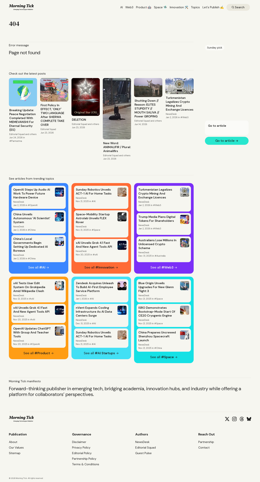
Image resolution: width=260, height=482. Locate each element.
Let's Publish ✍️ (213, 7)
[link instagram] (234, 419)
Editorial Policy (82, 453)
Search (239, 7)
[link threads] (242, 419)
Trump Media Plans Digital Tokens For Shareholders (156, 219)
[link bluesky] (249, 419)
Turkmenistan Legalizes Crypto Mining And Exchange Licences (179, 103)
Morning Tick (21, 478)
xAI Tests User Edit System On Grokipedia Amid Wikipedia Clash (29, 287)
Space (97, 229)
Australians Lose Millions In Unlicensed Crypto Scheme (157, 244)
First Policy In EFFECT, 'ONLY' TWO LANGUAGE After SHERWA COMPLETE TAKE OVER (52, 115)
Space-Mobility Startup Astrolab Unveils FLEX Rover (93, 218)
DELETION (79, 120)
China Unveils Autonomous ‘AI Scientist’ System (31, 218)
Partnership (206, 442)
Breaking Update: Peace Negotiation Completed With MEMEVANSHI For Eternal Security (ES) (22, 120)
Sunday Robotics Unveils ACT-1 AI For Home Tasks (93, 191)
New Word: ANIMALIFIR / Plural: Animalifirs (117, 147)
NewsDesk (171, 114)
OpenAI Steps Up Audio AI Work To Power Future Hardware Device (31, 193)
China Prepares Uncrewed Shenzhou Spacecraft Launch (157, 336)
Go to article (217, 126)
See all (36, 267)
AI (121, 7)
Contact (204, 447)
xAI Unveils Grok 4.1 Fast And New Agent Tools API (94, 245)
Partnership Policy (84, 459)
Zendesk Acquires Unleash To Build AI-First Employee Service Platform (95, 287)
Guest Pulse (143, 453)
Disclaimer (79, 442)
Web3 (129, 7)
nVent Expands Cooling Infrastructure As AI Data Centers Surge (94, 311)
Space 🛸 (160, 7)
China (33, 229)
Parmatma (16, 141)
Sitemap (14, 453)
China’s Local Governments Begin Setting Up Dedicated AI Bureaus (30, 245)
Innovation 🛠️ (179, 7)
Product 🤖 (143, 7)
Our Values (16, 447)
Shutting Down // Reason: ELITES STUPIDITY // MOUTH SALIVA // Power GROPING (147, 108)
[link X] (227, 419)
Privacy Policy (81, 447)
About (13, 442)
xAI (96, 254)
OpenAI (33, 205)
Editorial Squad (17, 134)
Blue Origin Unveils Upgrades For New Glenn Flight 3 (156, 287)
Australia (161, 255)
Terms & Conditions (85, 464)
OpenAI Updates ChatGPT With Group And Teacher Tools (32, 332)
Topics (195, 7)
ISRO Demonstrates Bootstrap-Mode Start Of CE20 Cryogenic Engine (156, 311)
